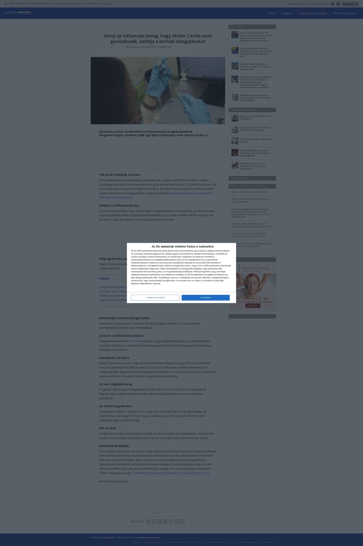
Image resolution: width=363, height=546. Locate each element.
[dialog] (181, 273)
